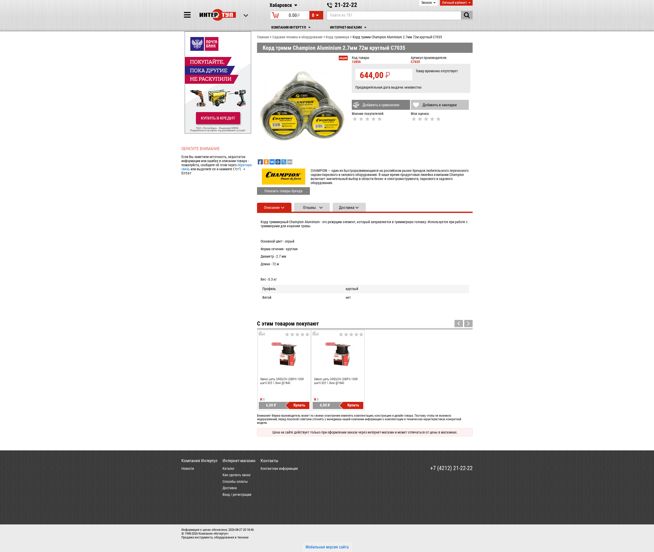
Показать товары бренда (283, 191)
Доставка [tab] (346, 207)
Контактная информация (279, 468)
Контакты (269, 460)
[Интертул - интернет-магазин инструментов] (217, 14)
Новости (187, 468)
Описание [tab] (272, 207)
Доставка (230, 488)
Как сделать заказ (236, 475)
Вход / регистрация (237, 495)
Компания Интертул (289, 27)
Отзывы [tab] (309, 207)
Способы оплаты (235, 481)
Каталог (229, 468)
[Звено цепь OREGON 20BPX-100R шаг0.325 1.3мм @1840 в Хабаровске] (284, 354)
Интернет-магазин (346, 27)
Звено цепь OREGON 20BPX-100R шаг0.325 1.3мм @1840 (282, 381)
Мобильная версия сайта (327, 547)
